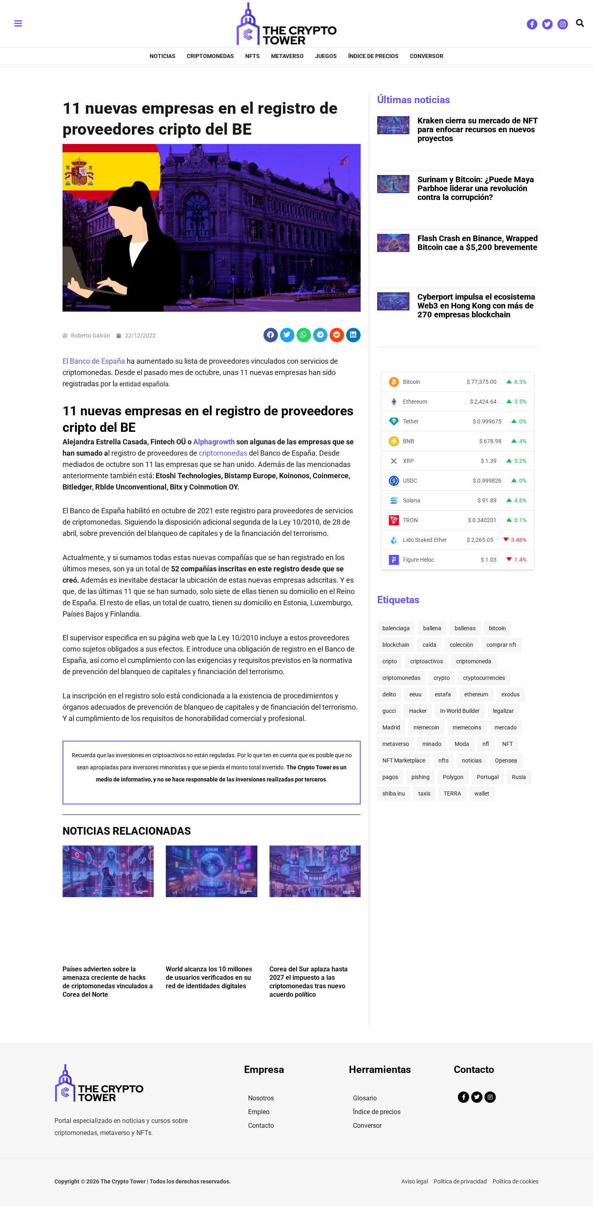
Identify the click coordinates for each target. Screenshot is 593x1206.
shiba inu (393, 793)
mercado (506, 727)
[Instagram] (563, 24)
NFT (507, 744)
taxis (424, 793)
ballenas (465, 628)
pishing (420, 777)
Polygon (453, 777)
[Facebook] (532, 24)
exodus (510, 694)
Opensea (506, 760)
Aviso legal (414, 1181)
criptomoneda (473, 661)
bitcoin (497, 628)
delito (389, 694)
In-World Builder (460, 711)
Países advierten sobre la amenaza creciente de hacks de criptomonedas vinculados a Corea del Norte (108, 981)
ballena (432, 628)
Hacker (418, 711)
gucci (389, 711)
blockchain (395, 645)
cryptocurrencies (484, 678)
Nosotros (261, 1098)
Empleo (258, 1112)
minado (431, 744)
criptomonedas (223, 453)
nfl (485, 744)
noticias (472, 760)
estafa (443, 694)
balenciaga (396, 628)
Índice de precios (377, 1112)
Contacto (261, 1125)
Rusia (519, 777)
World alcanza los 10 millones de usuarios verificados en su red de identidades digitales (209, 977)
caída (429, 645)
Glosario (365, 1098)
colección (461, 645)
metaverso (395, 744)
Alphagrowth (214, 441)
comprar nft (501, 645)
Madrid (391, 727)
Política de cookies (516, 1181)
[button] (580, 23)
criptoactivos (426, 661)
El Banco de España (94, 361)
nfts (443, 760)
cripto (389, 661)
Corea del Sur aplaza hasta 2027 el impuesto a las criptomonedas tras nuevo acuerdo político (308, 981)
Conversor (367, 1125)
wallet (481, 793)
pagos (390, 777)
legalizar (503, 711)
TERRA (452, 793)
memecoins (467, 727)
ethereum (476, 694)
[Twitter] (547, 24)
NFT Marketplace (403, 760)
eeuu (415, 694)
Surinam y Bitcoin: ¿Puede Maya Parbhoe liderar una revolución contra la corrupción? (476, 188)
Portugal (488, 777)
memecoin (426, 727)
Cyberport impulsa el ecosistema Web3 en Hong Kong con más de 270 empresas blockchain (476, 305)
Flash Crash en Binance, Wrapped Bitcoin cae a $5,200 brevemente (478, 242)
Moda (462, 744)
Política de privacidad (460, 1181)
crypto (442, 678)
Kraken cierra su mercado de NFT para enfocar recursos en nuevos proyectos (478, 129)
